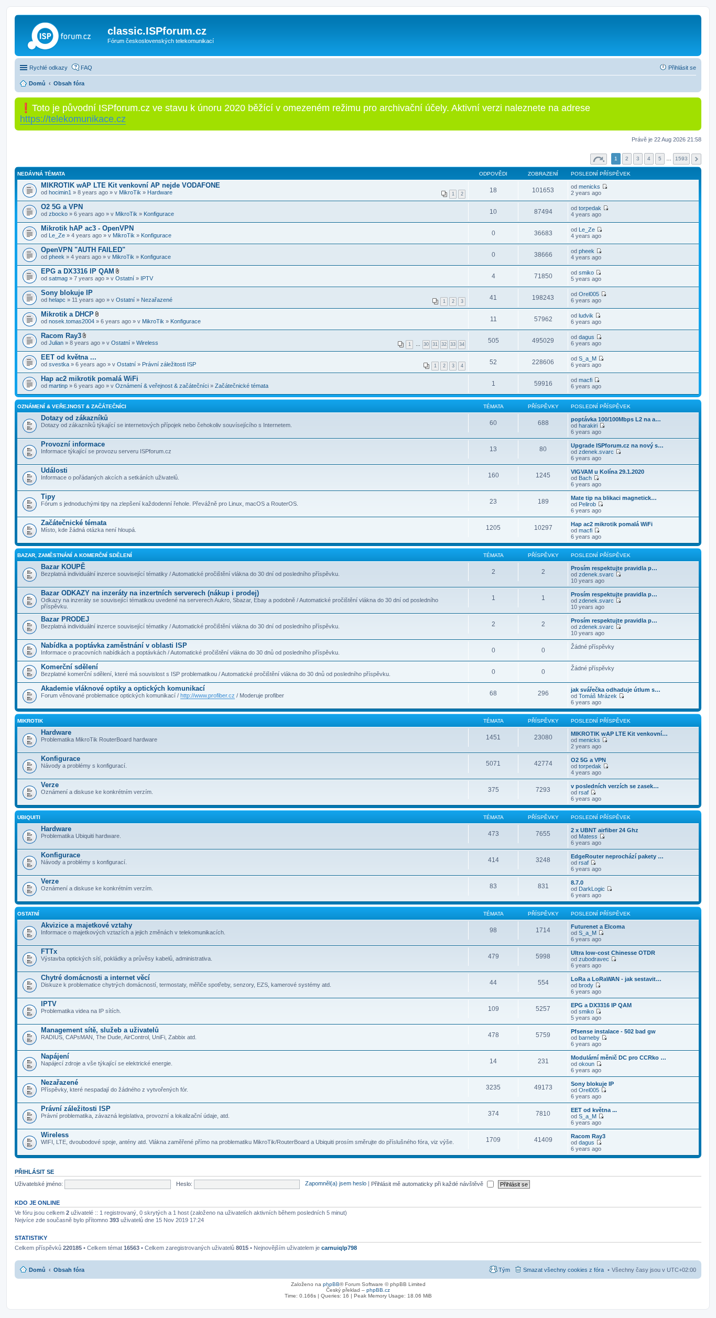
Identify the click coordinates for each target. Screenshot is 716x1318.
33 (452, 344)
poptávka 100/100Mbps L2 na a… (616, 419)
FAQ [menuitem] (86, 67)
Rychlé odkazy (48, 67)
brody (586, 985)
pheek (56, 257)
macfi (585, 380)
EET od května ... (68, 357)
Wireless (147, 343)
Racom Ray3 (61, 336)
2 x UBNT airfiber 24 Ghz (604, 830)
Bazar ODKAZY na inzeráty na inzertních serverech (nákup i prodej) (150, 593)
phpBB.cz (378, 1290)
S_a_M (587, 358)
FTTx (49, 951)
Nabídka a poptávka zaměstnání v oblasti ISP (114, 645)
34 (461, 344)
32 (444, 344)
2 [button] (626, 158)
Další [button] (696, 159)
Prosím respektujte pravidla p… (614, 568)
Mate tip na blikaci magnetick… (614, 498)
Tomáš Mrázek (598, 696)
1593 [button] (681, 158)
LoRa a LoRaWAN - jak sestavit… (616, 979)
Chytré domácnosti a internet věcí (95, 978)
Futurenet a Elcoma (598, 926)
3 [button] (637, 158)
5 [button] (659, 158)
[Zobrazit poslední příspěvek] (602, 425)
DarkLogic (592, 889)
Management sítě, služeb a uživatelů (100, 1030)
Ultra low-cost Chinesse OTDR (613, 953)
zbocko (58, 214)
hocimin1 (60, 192)
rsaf (584, 792)
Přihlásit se (34, 1172)
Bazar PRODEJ (65, 619)
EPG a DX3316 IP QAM (77, 271)
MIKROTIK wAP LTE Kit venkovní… (619, 734)
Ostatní (124, 278)
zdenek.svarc (596, 452)
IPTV (146, 278)
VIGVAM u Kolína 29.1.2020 (607, 472)
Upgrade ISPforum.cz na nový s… (617, 445)
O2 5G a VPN (62, 207)
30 (426, 344)
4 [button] (648, 158)
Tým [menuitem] (504, 1270)
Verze (50, 785)
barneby (589, 1037)
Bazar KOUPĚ (63, 567)
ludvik (586, 315)
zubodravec (594, 959)
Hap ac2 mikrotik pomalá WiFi (89, 379)
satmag (58, 278)
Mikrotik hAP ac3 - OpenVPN (87, 228)
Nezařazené (156, 300)
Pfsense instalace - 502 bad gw (613, 1031)
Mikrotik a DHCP (67, 314)
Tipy (48, 496)
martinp (58, 386)
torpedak (590, 208)
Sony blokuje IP (67, 293)
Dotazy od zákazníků (74, 418)
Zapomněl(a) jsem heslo (335, 1184)
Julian (56, 343)
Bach (585, 478)
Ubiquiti (28, 817)
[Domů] (62, 34)
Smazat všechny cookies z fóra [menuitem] (563, 1270)
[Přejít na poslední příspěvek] (604, 186)
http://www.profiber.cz (207, 695)
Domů (37, 1270)
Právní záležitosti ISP (169, 364)
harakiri (588, 425)
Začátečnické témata (241, 386)
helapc (57, 300)
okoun (586, 1064)
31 (435, 344)
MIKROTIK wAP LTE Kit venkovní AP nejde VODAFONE (130, 185)
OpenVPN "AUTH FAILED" (83, 250)
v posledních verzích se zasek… (615, 786)
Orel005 (589, 294)
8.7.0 (577, 882)
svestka (59, 364)
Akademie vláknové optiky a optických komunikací (123, 688)
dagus (586, 337)
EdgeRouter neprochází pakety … (617, 856)
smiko (586, 272)
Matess (588, 836)
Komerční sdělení (69, 667)
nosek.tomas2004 (71, 321)
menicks (589, 186)
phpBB (331, 1284)
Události (54, 470)
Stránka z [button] (598, 159)
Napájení (55, 1056)
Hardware (159, 192)
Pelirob (587, 504)
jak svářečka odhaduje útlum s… (615, 690)
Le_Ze (57, 235)
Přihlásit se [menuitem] (682, 67)
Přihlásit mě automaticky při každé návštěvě (428, 1184)
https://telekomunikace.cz (73, 119)
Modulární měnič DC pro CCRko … (618, 1057)
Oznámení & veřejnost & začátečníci (162, 386)
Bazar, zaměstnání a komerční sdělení (74, 555)
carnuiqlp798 (339, 1248)
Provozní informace (73, 444)
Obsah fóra (68, 1270)
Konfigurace (159, 214)
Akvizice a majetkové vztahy (86, 925)
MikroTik (130, 192)
